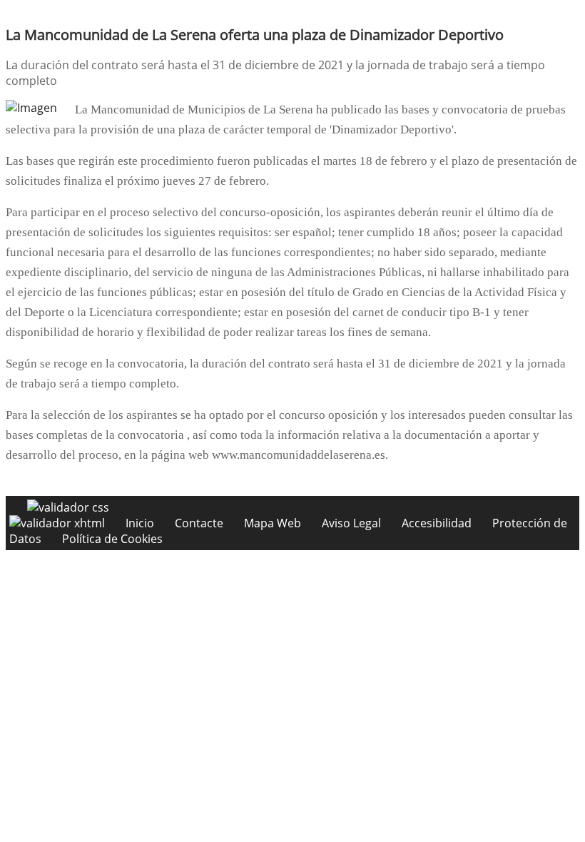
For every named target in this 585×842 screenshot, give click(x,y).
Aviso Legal (351, 523)
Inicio (140, 523)
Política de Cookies (112, 539)
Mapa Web (272, 523)
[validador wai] (58, 523)
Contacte (199, 523)
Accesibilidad (437, 523)
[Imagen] (31, 108)
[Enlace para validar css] (68, 507)
